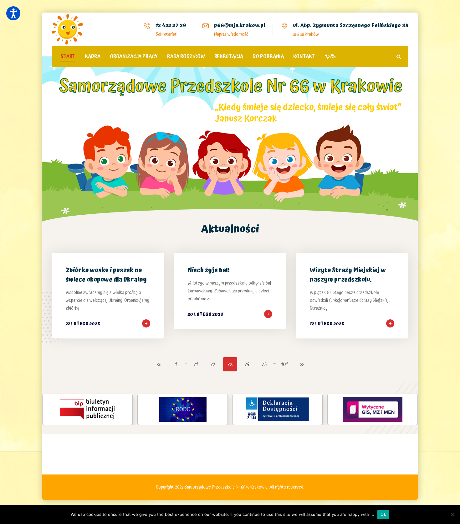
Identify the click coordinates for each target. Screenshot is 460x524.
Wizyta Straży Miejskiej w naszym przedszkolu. (348, 275)
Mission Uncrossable (105, 458)
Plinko (170, 458)
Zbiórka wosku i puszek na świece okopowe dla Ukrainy (106, 275)
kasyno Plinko (190, 441)
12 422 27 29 (171, 25)
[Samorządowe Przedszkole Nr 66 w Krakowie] (67, 29)
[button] (13, 13)
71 (196, 364)
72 (213, 364)
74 (247, 364)
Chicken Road (140, 458)
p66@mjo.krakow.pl (239, 25)
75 (264, 364)
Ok (383, 514)
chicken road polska (233, 441)
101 (284, 364)
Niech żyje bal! (209, 270)
